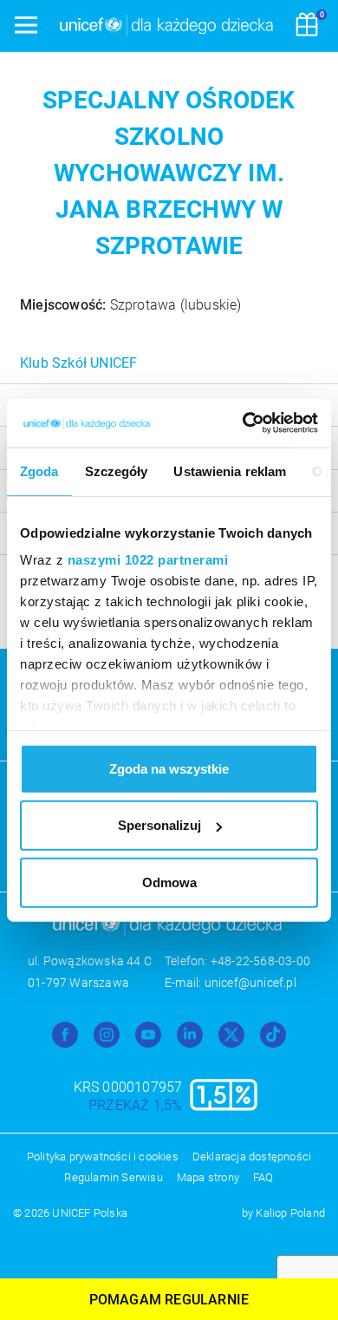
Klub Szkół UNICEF (78, 363)
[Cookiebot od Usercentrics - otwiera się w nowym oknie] (243, 423)
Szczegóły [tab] (116, 470)
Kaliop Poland (290, 1212)
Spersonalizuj (159, 825)
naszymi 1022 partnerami (148, 559)
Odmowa (169, 881)
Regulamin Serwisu (113, 1177)
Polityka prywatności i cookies (103, 1156)
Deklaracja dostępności (251, 1156)
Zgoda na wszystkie (169, 768)
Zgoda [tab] (39, 470)
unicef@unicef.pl (250, 983)
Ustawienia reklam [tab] (229, 470)
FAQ (263, 1177)
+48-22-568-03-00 (260, 961)
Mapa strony (208, 1177)
